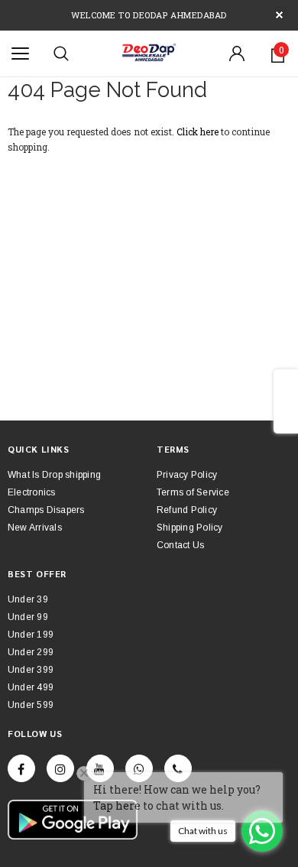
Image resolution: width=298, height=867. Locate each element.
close (279, 14)
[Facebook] (21, 768)
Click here (199, 131)
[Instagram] (60, 768)
